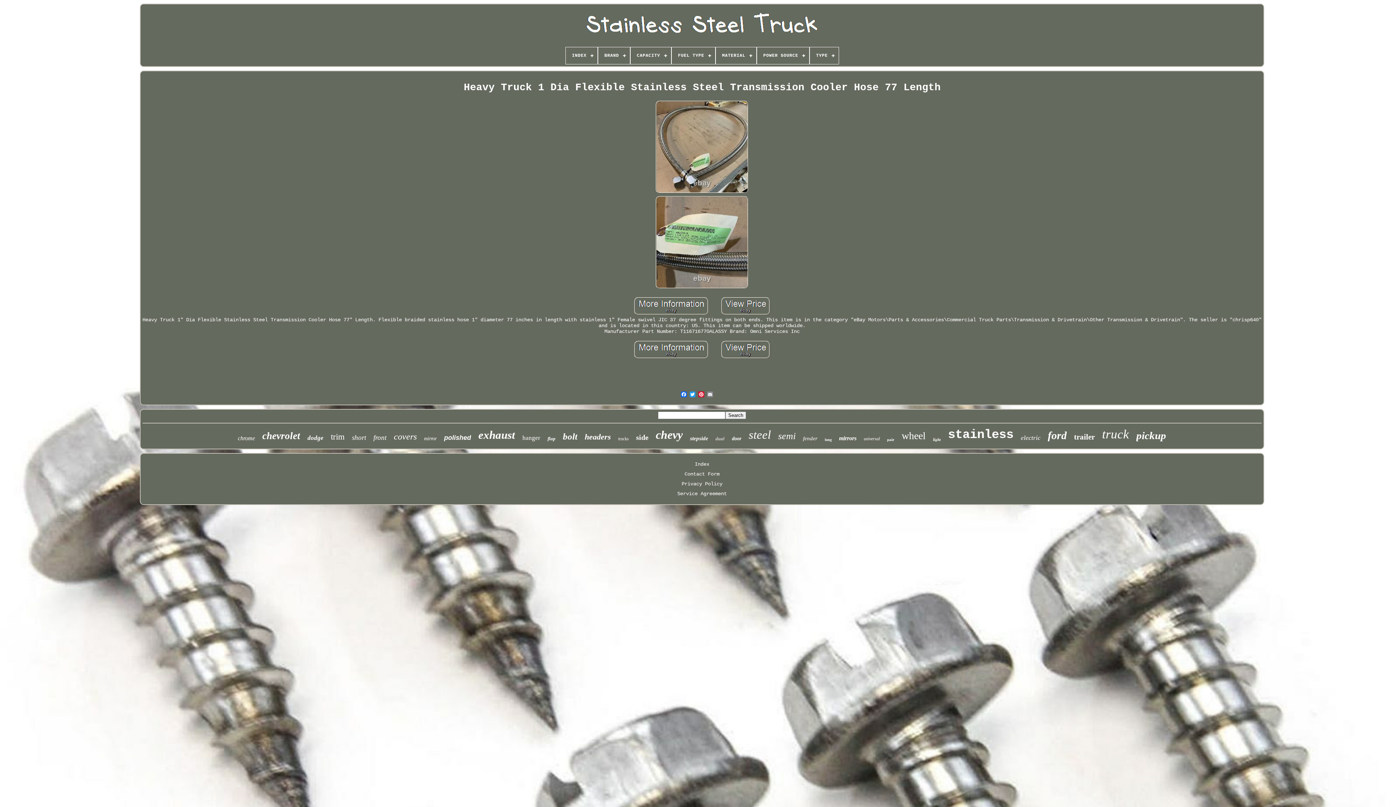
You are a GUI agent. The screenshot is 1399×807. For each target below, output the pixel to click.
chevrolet (281, 435)
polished (457, 437)
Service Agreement (702, 494)
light (937, 439)
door (736, 438)
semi (787, 436)
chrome (246, 438)
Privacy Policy (702, 484)
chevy (669, 434)
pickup (1151, 435)
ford (1057, 435)
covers (405, 436)
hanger (531, 437)
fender (810, 438)
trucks (623, 438)
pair (890, 439)
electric (1031, 437)
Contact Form (702, 474)
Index (702, 464)
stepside (699, 438)
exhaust (496, 435)
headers (598, 436)
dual (720, 438)
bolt (570, 436)
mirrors (848, 438)
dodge (315, 437)
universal (872, 438)
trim (338, 436)
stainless (981, 435)
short (359, 437)
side (642, 437)
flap (552, 438)
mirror (430, 438)
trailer (1084, 437)
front (380, 437)
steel (760, 434)
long (828, 440)
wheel (914, 435)
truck (1115, 434)
